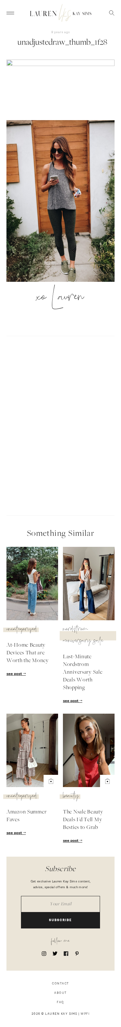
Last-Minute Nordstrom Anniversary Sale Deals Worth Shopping (83, 672)
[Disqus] (60, 424)
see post (14, 674)
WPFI (85, 1014)
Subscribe (60, 920)
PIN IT (63, 201)
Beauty (71, 797)
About (60, 993)
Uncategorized (21, 630)
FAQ (60, 1002)
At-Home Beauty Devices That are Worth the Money (27, 653)
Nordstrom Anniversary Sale (83, 635)
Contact (60, 983)
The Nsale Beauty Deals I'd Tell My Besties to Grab (83, 820)
